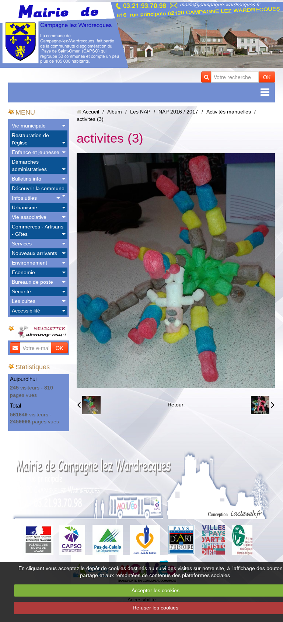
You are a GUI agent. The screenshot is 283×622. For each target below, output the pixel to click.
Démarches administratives (29, 165)
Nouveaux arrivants (34, 253)
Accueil (91, 112)
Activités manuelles (228, 112)
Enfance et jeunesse (35, 152)
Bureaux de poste (32, 282)
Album (114, 112)
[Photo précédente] (89, 405)
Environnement (29, 263)
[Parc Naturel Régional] (242, 539)
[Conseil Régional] (145, 539)
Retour (176, 405)
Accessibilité (26, 311)
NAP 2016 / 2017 (178, 112)
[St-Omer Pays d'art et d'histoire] (181, 539)
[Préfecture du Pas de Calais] (38, 539)
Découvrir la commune (38, 188)
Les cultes (23, 301)
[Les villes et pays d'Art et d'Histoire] (213, 539)
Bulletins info (26, 179)
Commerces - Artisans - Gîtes (37, 230)
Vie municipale (29, 126)
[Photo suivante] (263, 405)
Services (22, 244)
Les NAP (140, 112)
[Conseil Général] (107, 539)
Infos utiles (24, 198)
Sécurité (21, 291)
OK (266, 77)
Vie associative (29, 217)
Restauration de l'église (30, 139)
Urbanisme (24, 207)
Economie (23, 272)
